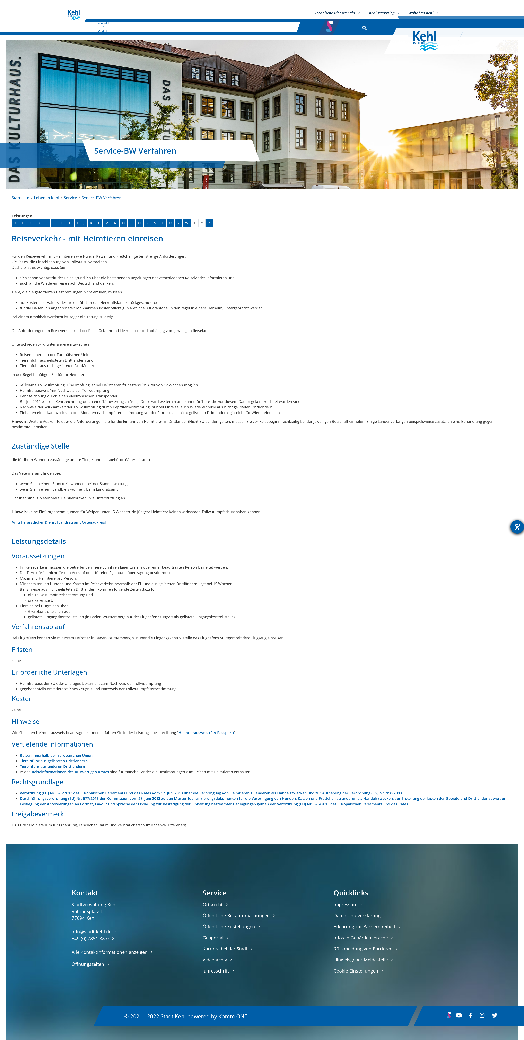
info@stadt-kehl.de (91, 931)
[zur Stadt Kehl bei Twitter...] (494, 1016)
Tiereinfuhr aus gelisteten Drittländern (54, 760)
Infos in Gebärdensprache (361, 937)
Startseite (20, 197)
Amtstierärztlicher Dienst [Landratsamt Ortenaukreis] (59, 522)
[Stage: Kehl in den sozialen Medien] (330, 25)
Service (70, 197)
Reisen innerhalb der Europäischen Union (56, 755)
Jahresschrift (216, 971)
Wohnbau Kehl (421, 12)
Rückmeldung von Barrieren (363, 949)
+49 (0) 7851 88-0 (90, 938)
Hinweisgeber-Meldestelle (361, 960)
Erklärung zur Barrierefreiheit (364, 926)
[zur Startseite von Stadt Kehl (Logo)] (428, 41)
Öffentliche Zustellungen (229, 926)
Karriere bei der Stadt (225, 949)
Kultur (142, 26)
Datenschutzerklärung (357, 915)
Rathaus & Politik (236, 27)
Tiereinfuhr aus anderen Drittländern (52, 766)
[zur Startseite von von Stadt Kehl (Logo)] (74, 14)
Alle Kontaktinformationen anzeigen (110, 952)
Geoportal (213, 937)
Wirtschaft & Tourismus (184, 26)
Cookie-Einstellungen (356, 971)
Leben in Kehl (102, 27)
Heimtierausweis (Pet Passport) (206, 732)
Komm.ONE (232, 1016)
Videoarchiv (215, 960)
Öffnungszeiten (88, 964)
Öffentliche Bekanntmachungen (236, 915)
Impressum (345, 904)
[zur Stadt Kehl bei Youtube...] (459, 1016)
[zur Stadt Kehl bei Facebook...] (470, 1016)
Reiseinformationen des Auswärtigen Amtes (70, 771)
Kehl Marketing (381, 12)
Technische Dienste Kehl (335, 12)
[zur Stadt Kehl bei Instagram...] (482, 1016)
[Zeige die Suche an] (363, 26)
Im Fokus (280, 27)
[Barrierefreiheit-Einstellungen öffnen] (517, 527)
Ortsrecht (213, 904)
